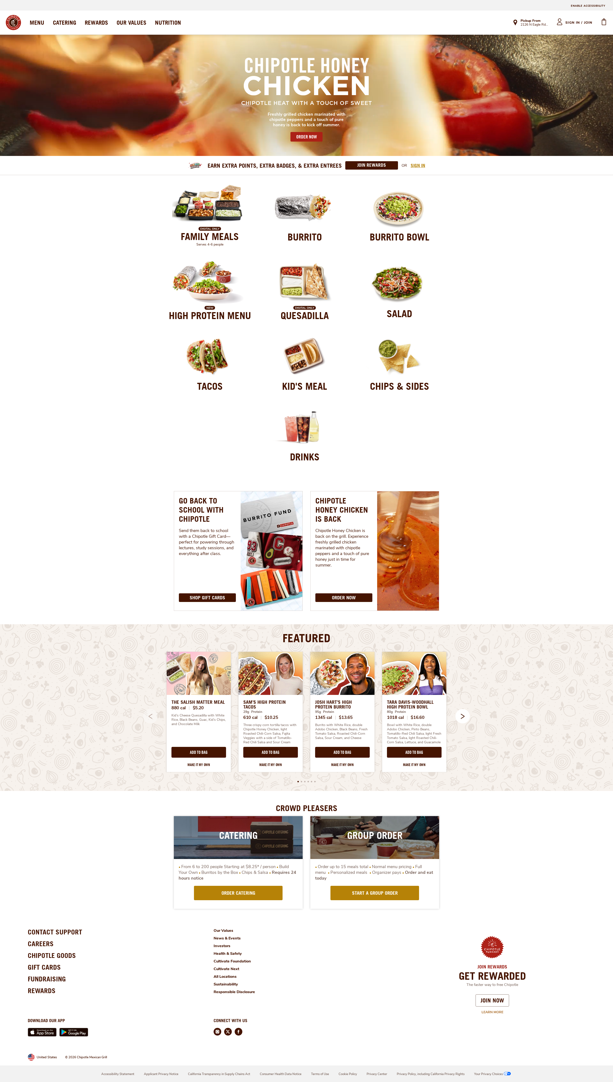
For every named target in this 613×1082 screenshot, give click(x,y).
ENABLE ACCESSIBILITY (588, 6)
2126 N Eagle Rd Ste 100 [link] (534, 25)
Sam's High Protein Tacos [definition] (264, 704)
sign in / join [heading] (578, 22)
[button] (462, 716)
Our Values (223, 930)
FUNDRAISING (47, 979)
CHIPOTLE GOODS (52, 955)
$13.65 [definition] (345, 717)
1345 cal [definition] (323, 717)
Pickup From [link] (530, 20)
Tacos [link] (210, 386)
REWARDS (96, 22)
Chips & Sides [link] (399, 386)
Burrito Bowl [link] (399, 237)
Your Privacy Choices (488, 1074)
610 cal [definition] (250, 717)
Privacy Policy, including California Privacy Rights (431, 1074)
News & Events (227, 938)
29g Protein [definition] (252, 712)
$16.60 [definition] (417, 717)
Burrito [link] (305, 237)
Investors (222, 946)
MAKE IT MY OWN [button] (198, 764)
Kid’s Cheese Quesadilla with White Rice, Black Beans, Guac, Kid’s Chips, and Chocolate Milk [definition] (198, 719)
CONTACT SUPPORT (55, 932)
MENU (37, 22)
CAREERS (41, 944)
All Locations (225, 976)
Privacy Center (377, 1074)
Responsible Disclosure (234, 992)
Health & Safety (228, 953)
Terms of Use (320, 1074)
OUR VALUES (131, 22)
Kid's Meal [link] (304, 386)
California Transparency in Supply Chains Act (219, 1074)
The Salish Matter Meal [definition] (198, 702)
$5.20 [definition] (198, 708)
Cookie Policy (348, 1074)
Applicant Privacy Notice (161, 1074)
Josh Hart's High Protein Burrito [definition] (333, 704)
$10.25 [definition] (271, 717)
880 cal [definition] (178, 708)
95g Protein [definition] (324, 712)
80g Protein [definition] (396, 712)
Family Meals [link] (210, 236)
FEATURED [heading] (306, 637)
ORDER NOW (306, 137)
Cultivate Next (226, 969)
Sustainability (226, 984)
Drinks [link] (304, 457)
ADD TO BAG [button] (198, 752)
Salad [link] (399, 313)
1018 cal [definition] (395, 717)
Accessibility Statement (117, 1074)
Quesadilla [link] (305, 315)
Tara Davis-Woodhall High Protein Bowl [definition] (410, 704)
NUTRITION (168, 22)
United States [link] (47, 1057)
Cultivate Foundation (232, 961)
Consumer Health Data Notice (280, 1074)
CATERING (64, 22)
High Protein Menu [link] (210, 315)
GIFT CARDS (44, 967)
